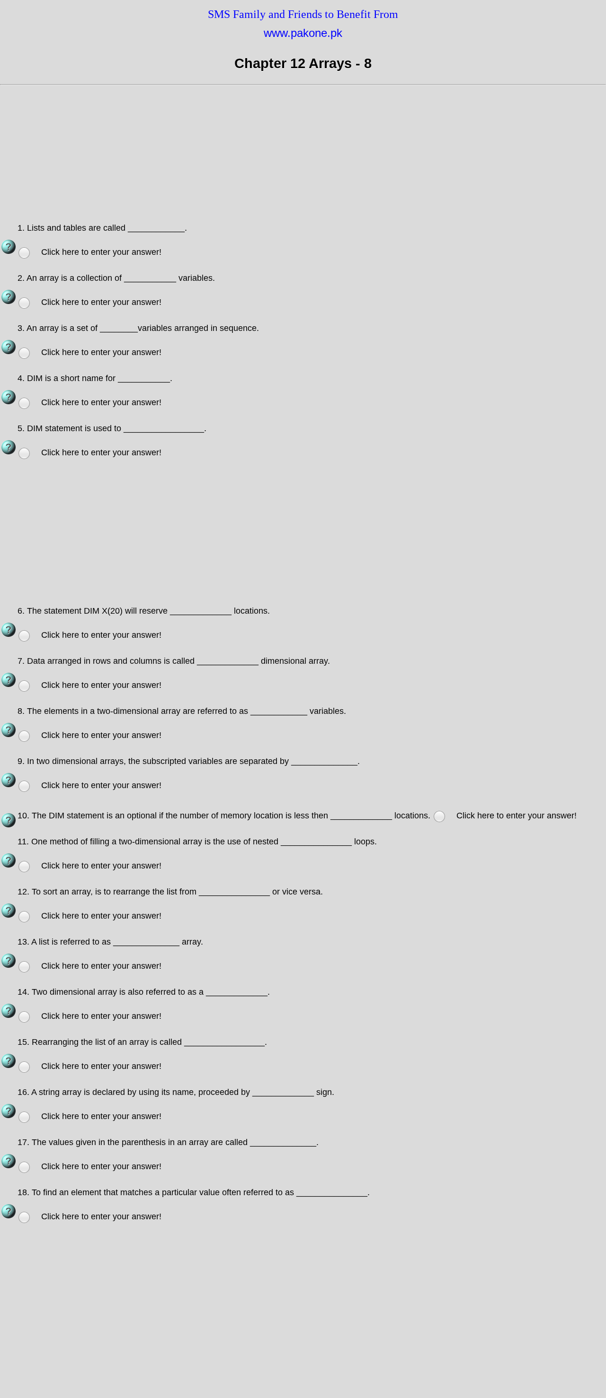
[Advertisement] (284, 155)
